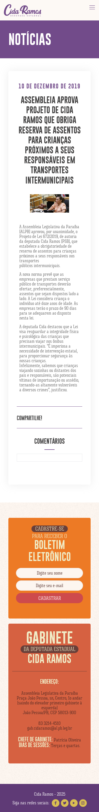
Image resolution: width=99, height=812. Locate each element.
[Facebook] (55, 803)
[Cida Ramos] (23, 10)
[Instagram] (83, 803)
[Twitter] (65, 803)
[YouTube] (74, 803)
